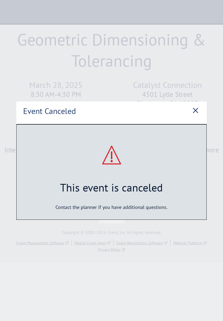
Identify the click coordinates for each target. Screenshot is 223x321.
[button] (195, 111)
